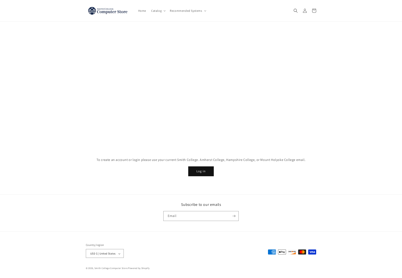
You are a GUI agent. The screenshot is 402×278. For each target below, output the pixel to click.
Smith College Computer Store (111, 268)
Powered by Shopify (139, 268)
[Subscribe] (233, 216)
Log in (201, 171)
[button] (158, 10)
